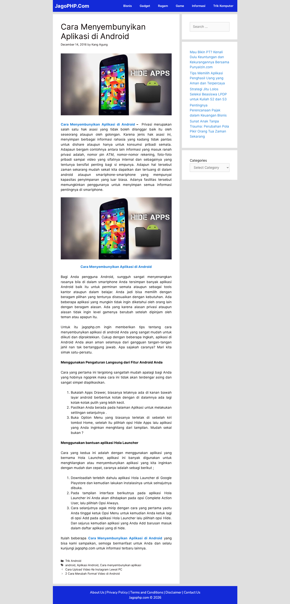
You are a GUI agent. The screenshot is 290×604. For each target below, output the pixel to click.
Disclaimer (173, 592)
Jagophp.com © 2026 (145, 597)
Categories (198, 160)
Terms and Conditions (146, 592)
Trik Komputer (223, 6)
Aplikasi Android (87, 565)
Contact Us (192, 592)
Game (180, 6)
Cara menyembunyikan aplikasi (120, 565)
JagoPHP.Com (72, 6)
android (70, 565)
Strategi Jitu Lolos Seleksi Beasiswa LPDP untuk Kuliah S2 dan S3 (208, 94)
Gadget (145, 6)
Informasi (198, 6)
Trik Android (73, 560)
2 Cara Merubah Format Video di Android (92, 573)
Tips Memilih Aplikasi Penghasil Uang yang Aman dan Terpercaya (207, 78)
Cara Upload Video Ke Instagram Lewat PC (93, 569)
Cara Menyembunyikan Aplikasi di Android (98, 124)
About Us (97, 592)
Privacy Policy (117, 592)
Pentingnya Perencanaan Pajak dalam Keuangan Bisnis (208, 110)
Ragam (163, 6)
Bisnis (127, 6)
